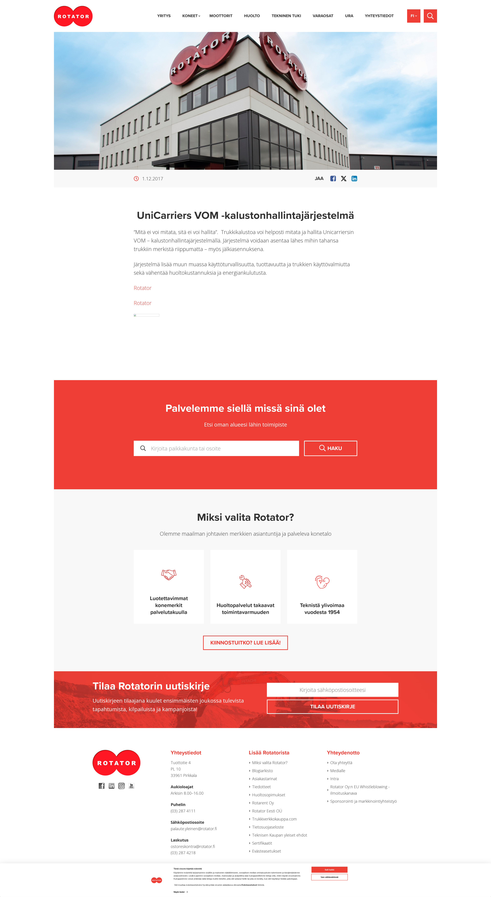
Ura (349, 15)
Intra (334, 778)
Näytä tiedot (179, 892)
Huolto (252, 15)
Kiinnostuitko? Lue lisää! (245, 643)
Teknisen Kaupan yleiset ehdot (279, 835)
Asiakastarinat (264, 778)
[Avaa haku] (430, 16)
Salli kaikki (329, 870)
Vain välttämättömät (329, 877)
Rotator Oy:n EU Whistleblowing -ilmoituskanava (360, 790)
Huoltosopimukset (268, 794)
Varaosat (323, 15)
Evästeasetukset (266, 851)
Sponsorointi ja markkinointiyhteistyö (363, 801)
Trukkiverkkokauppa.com (274, 819)
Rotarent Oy (263, 802)
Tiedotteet (261, 786)
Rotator (143, 287)
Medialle (337, 770)
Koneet (190, 15)
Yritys (164, 15)
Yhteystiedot (379, 15)
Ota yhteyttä (341, 762)
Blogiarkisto (262, 770)
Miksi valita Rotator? (269, 762)
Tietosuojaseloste (268, 827)
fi (412, 15)
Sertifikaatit (262, 843)
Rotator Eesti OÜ (267, 811)
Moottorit (220, 15)
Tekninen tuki (286, 15)
